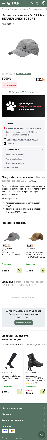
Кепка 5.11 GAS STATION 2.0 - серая (11, 253)
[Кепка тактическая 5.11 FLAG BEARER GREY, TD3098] (23, 47)
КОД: (4, 24)
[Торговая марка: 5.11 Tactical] (40, 79)
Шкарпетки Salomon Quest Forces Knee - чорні (11, 378)
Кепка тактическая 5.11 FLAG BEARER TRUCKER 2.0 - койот (35, 254)
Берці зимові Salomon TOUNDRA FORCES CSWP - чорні (35, 378)
